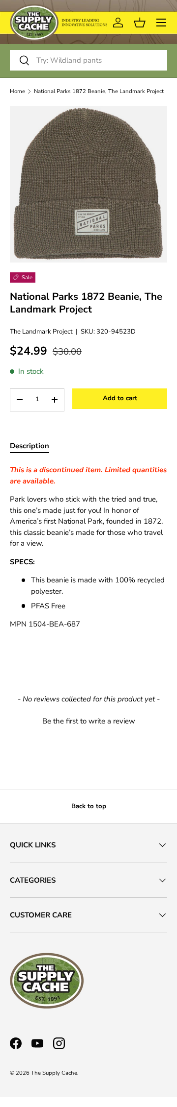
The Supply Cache (54, 1073)
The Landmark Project (41, 331)
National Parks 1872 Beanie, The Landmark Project (99, 91)
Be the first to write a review (88, 721)
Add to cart (120, 398)
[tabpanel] (88, 547)
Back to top (88, 806)
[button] (88, 720)
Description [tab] (29, 446)
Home (17, 91)
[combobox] (88, 60)
